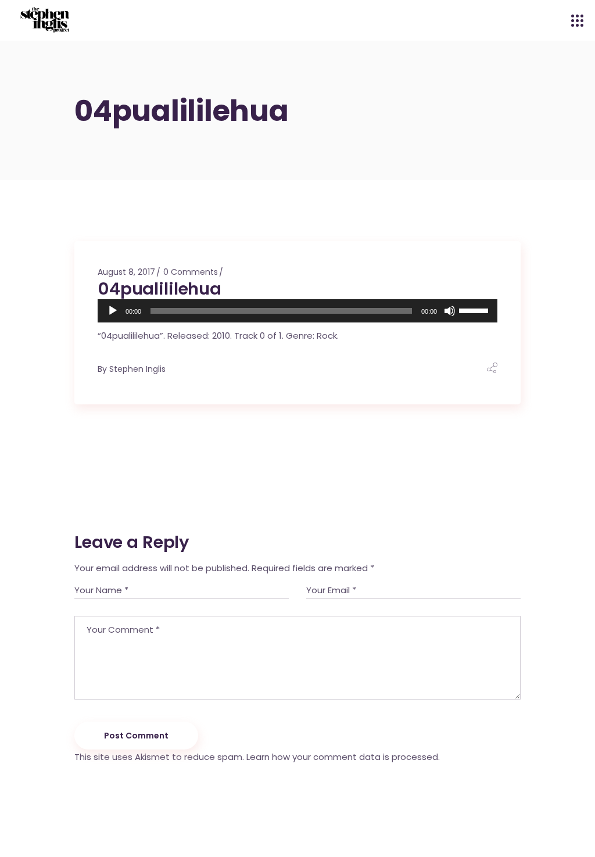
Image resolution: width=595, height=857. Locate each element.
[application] (297, 310)
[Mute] (450, 311)
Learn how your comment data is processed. (343, 757)
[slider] (475, 309)
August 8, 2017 (126, 272)
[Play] (113, 311)
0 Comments (190, 272)
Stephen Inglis (137, 369)
